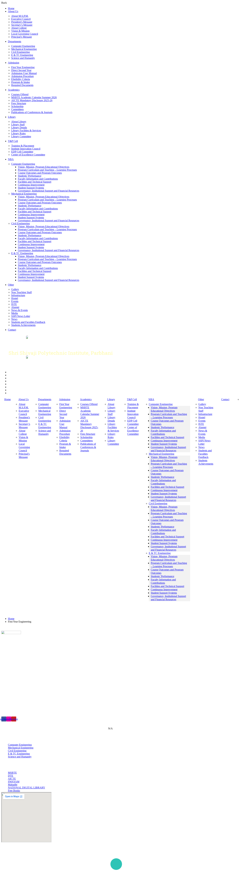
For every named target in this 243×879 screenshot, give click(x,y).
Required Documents (22, 85)
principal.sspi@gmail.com (22, 706)
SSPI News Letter (20, 316)
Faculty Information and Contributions (38, 178)
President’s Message (21, 22)
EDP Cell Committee (22, 151)
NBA (11, 159)
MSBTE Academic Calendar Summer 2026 (34, 97)
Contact (12, 329)
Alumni (15, 307)
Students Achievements (23, 325)
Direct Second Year (21, 70)
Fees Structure (18, 103)
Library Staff (18, 124)
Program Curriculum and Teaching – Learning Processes (47, 169)
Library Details (19, 127)
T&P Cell (13, 141)
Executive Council (21, 19)
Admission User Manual (24, 73)
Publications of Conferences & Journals (31, 112)
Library (12, 117)
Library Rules (18, 133)
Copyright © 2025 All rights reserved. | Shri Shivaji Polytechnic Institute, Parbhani (48, 872)
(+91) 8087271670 (19, 702)
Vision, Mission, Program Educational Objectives (43, 166)
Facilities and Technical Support (34, 181)
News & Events (19, 310)
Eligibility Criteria (20, 79)
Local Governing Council (24, 33)
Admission (13, 62)
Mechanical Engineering (24, 49)
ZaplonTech (213, 874)
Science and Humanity (23, 58)
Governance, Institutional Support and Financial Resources (48, 190)
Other (11, 284)
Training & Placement (22, 145)
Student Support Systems (31, 187)
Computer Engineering (23, 46)
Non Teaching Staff (21, 292)
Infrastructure (18, 295)
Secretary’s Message (21, 24)
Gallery (15, 289)
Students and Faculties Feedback (28, 322)
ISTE (14, 304)
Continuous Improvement (31, 184)
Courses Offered (19, 94)
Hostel (14, 298)
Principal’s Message (21, 36)
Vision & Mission (20, 30)
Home (11, 8)
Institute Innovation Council (25, 148)
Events (14, 301)
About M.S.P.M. (19, 16)
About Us (13, 11)
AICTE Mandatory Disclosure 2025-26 (31, 100)
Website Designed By (193, 874)
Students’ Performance (29, 175)
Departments (14, 41)
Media (14, 313)
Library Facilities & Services (26, 130)
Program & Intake (20, 82)
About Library (18, 121)
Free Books (14, 790)
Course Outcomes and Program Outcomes (40, 172)
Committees (17, 109)
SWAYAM (13, 781)
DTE (10, 775)
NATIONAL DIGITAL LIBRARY (26, 787)
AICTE (12, 778)
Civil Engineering (20, 52)
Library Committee (21, 136)
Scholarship (17, 106)
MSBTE (12, 772)
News (14, 319)
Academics (14, 89)
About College (19, 27)
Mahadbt (12, 784)
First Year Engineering (23, 67)
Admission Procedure (22, 76)
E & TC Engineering (22, 55)
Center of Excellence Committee (28, 154)
